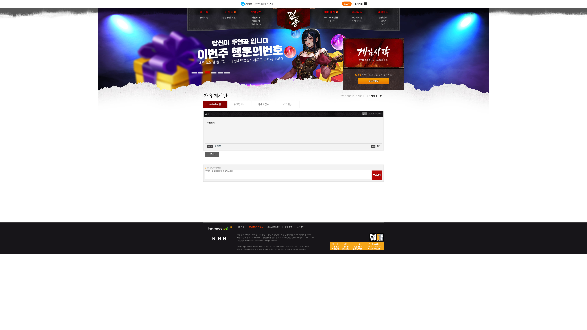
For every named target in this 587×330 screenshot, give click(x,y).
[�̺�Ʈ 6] (227, 72)
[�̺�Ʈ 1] (194, 72)
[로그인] (347, 4)
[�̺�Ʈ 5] (220, 72)
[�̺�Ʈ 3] (207, 72)
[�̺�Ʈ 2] (201, 72)
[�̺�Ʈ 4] (214, 72)
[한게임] (228, 4)
